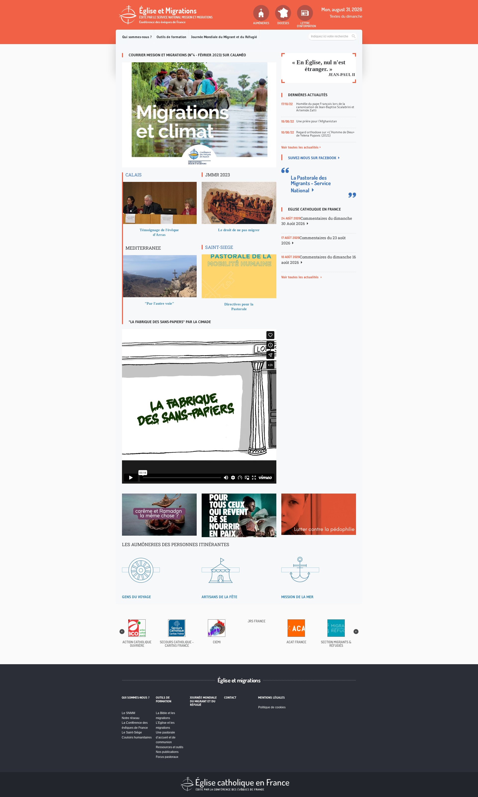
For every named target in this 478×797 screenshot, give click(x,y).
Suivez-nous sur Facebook (312, 157)
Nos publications (167, 752)
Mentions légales (271, 697)
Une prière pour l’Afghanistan (316, 121)
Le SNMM (128, 713)
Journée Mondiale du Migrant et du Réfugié (224, 37)
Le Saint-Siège (132, 732)
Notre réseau (130, 718)
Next (356, 631)
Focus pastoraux (167, 757)
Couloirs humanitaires (137, 737)
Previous (122, 631)
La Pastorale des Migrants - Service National (311, 184)
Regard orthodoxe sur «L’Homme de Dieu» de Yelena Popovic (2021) (325, 133)
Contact (230, 697)
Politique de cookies (272, 707)
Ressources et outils (169, 747)
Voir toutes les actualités (299, 147)
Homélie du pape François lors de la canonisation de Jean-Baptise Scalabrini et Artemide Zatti (325, 107)
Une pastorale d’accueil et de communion (166, 737)
